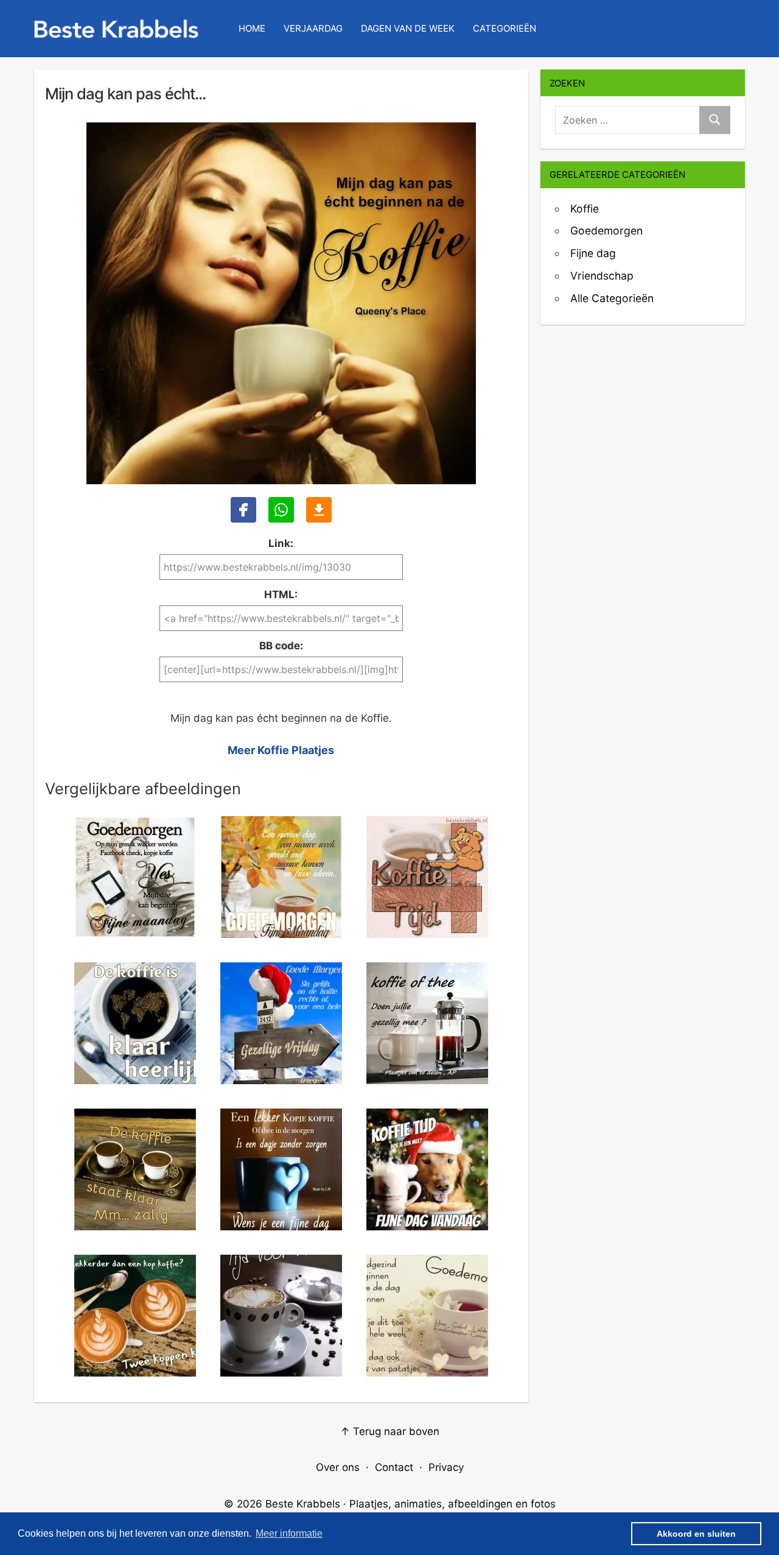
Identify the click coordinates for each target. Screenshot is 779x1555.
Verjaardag (313, 28)
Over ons (338, 1467)
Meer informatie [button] (289, 1533)
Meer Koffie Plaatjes (281, 750)
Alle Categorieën (612, 298)
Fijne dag (593, 253)
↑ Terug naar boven (389, 1431)
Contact (394, 1467)
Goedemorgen (606, 230)
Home (252, 28)
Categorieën (504, 28)
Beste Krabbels (302, 1504)
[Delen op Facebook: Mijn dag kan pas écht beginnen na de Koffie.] (243, 510)
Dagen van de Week (408, 28)
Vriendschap (602, 275)
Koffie (584, 208)
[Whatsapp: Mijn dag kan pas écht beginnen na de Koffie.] (281, 510)
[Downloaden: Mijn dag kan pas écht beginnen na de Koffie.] (319, 510)
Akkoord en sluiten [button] (696, 1534)
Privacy (446, 1467)
